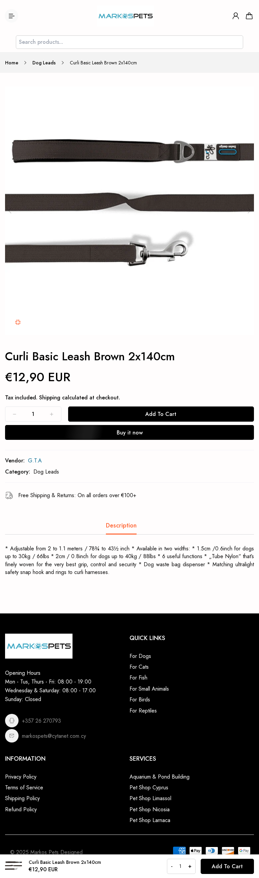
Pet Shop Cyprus (149, 787)
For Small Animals (149, 689)
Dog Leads (44, 62)
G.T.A (35, 460)
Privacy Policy (20, 777)
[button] (10, 211)
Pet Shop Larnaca (150, 820)
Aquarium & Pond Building (160, 777)
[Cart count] (249, 15)
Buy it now (130, 432)
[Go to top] (247, 854)
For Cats (139, 667)
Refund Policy (21, 809)
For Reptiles (143, 711)
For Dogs (140, 656)
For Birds (140, 699)
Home (11, 62)
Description (121, 525)
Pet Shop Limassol (150, 798)
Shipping (49, 397)
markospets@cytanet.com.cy (54, 736)
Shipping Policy (22, 798)
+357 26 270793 (41, 721)
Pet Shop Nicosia (150, 809)
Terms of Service (24, 787)
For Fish (138, 678)
